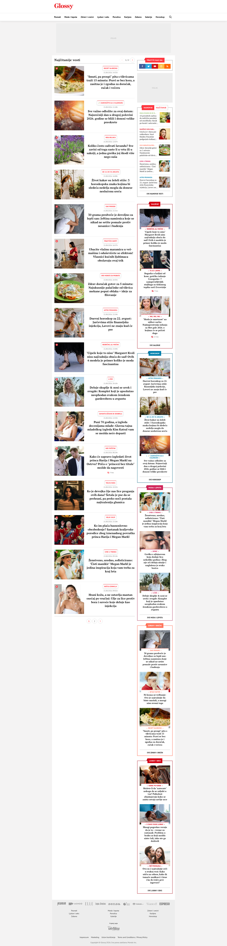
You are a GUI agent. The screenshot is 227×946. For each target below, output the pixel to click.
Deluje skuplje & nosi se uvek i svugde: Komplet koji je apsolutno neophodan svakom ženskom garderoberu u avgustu (110, 393)
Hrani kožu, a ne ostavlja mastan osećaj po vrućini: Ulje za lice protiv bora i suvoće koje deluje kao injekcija (111, 600)
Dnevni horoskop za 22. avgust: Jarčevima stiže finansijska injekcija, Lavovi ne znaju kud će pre (110, 324)
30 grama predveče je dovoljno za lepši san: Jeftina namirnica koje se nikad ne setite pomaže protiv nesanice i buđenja (110, 220)
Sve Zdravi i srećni (155, 752)
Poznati (57, 17)
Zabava (138, 17)
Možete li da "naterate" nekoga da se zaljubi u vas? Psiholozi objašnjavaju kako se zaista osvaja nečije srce (155, 794)
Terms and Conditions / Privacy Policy (132, 937)
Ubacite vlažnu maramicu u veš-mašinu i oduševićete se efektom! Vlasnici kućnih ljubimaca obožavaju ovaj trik (110, 254)
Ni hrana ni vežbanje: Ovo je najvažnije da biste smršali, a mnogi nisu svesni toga (155, 698)
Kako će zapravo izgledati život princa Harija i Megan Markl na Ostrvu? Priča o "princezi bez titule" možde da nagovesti (111, 462)
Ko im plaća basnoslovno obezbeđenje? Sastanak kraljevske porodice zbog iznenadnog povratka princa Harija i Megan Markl (111, 531)
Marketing (95, 937)
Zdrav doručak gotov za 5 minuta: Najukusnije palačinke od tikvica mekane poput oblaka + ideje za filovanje (110, 289)
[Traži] (170, 17)
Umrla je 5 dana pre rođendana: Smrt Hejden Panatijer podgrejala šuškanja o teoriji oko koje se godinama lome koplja (148, 135)
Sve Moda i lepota (155, 617)
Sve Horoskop (155, 480)
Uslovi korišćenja (108, 937)
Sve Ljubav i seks (155, 890)
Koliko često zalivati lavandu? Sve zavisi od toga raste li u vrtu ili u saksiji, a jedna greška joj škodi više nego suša (110, 151)
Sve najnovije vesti (155, 194)
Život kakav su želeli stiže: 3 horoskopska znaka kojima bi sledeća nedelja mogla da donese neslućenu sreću (110, 185)
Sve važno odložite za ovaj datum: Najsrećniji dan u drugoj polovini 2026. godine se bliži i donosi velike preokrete (110, 116)
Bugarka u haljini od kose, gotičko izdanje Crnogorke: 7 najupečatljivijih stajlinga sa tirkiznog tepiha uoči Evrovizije (155, 280)
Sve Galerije (155, 345)
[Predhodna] (122, 60)
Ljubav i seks (103, 17)
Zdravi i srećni (87, 17)
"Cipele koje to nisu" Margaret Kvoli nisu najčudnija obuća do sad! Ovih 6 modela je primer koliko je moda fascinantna (111, 358)
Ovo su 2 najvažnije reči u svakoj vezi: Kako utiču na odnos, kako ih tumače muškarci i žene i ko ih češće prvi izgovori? (155, 875)
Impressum (84, 937)
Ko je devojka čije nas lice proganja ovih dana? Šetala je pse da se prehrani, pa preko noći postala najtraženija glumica (110, 496)
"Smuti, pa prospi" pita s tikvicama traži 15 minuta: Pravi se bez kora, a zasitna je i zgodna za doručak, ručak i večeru (111, 82)
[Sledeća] (132, 60)
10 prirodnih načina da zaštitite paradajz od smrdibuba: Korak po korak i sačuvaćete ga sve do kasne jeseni (149, 119)
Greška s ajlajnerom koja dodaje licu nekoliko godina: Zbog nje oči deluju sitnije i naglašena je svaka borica (155, 561)
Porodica (117, 17)
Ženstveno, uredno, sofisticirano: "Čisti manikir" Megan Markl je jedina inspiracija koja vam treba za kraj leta (110, 565)
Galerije (148, 17)
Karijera (127, 17)
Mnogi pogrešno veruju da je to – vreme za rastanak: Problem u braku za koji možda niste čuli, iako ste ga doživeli (155, 834)
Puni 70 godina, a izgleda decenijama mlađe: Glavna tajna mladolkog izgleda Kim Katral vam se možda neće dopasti (110, 427)
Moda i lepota (70, 17)
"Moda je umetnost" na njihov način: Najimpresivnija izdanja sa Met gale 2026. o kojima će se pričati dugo (155, 326)
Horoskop (160, 17)
